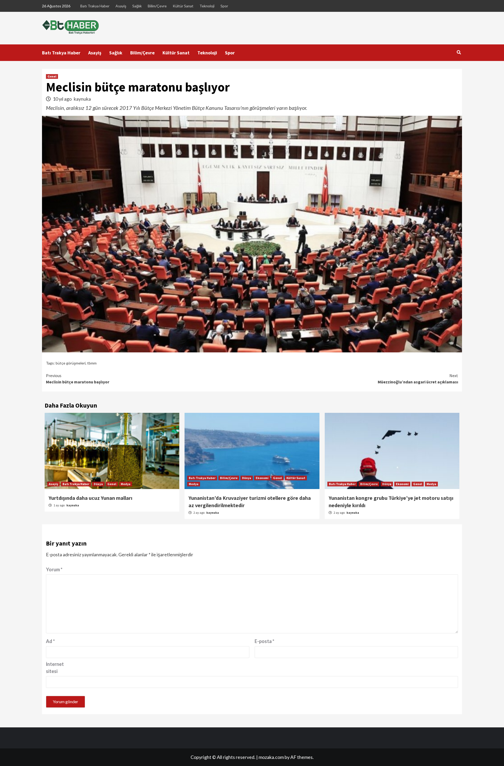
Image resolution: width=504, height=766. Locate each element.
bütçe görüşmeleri (71, 363)
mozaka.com (271, 757)
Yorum (54, 569)
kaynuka (82, 99)
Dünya (98, 484)
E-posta (264, 641)
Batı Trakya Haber (94, 6)
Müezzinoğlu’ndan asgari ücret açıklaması (418, 378)
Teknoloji (207, 6)
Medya (125, 484)
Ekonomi (262, 478)
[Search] (458, 52)
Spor (224, 6)
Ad (50, 641)
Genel (52, 76)
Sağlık (137, 6)
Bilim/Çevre (157, 6)
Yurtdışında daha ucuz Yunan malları (90, 498)
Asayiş (121, 6)
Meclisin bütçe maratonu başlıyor (77, 378)
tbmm (92, 363)
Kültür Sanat (183, 6)
